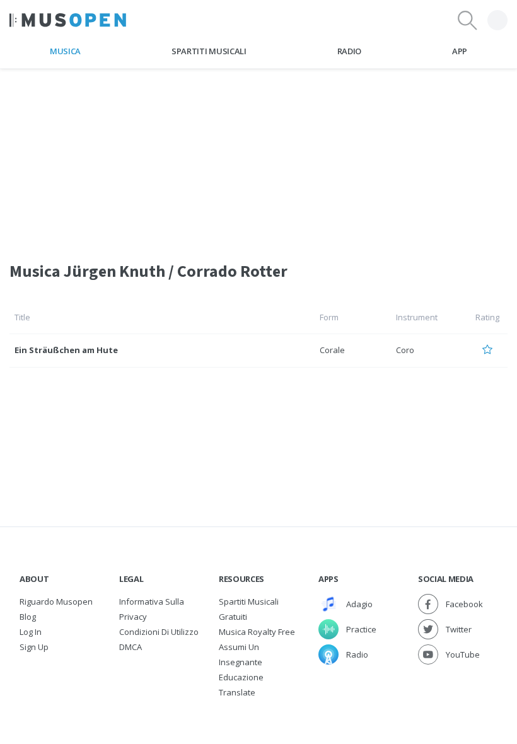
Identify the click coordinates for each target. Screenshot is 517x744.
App (459, 51)
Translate (237, 692)
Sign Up (34, 647)
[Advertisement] (258, 157)
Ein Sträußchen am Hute (66, 350)
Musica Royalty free (257, 631)
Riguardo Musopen (56, 601)
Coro (405, 350)
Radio (349, 51)
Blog (28, 616)
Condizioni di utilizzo (159, 631)
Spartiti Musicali (208, 51)
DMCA (130, 647)
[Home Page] (67, 20)
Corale (332, 350)
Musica (65, 51)
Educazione (241, 677)
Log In (31, 631)
